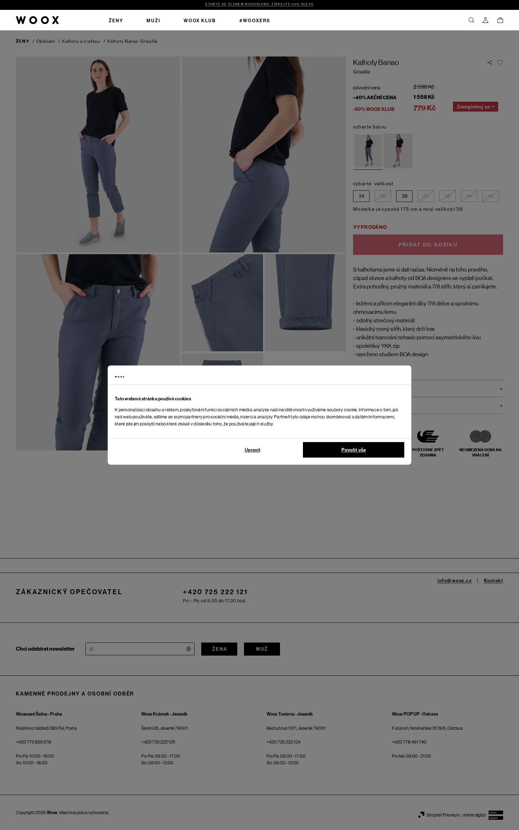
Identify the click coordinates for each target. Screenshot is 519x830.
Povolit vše (353, 450)
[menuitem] (116, 20)
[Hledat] (471, 20)
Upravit (252, 450)
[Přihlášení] (485, 20)
